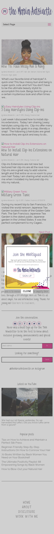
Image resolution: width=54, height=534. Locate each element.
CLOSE (27, 291)
